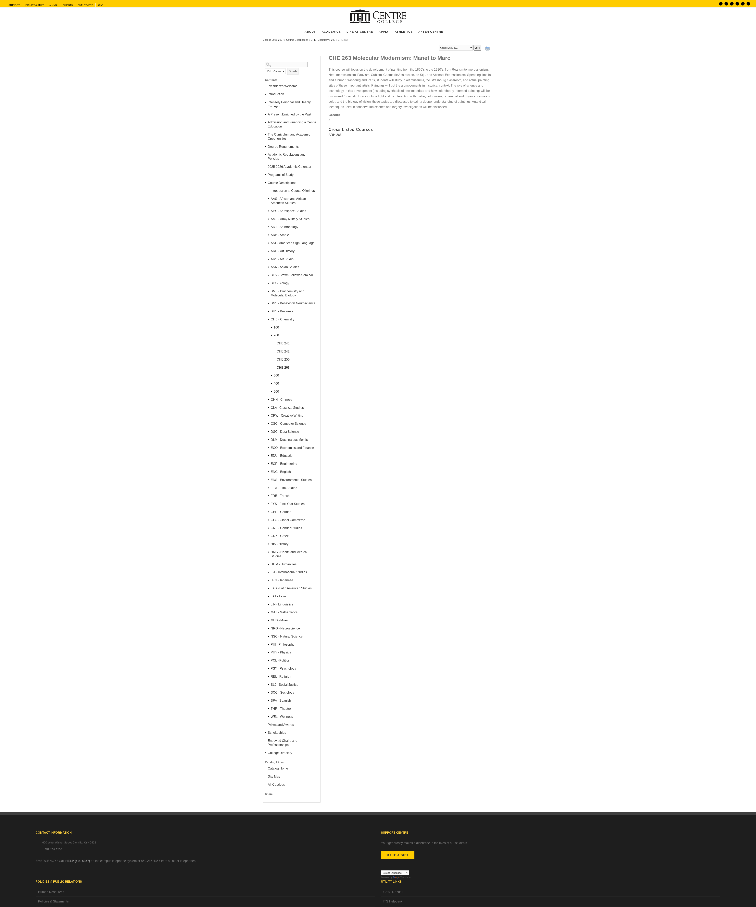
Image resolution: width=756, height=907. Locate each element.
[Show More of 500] (272, 391)
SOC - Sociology (282, 692)
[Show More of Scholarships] (266, 733)
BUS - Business (282, 311)
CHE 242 (283, 351)
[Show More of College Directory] (266, 753)
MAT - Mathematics (284, 612)
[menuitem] (14, 5)
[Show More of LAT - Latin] (269, 596)
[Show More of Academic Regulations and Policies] (266, 154)
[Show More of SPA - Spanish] (269, 700)
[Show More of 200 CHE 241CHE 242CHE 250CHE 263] (272, 335)
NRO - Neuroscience (285, 628)
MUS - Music (280, 620)
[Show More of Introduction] (266, 94)
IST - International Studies (289, 572)
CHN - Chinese (281, 399)
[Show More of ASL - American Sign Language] (269, 243)
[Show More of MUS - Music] (269, 620)
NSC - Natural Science (287, 636)
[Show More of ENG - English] (269, 472)
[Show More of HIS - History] (269, 544)
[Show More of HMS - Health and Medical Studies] (269, 552)
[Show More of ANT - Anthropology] (269, 227)
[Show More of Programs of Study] (266, 175)
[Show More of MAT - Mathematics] (269, 612)
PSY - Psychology (283, 668)
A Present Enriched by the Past (289, 114)
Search (293, 71)
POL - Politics (280, 660)
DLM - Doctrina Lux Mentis (289, 439)
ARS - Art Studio (282, 259)
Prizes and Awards (281, 724)
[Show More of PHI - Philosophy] (269, 644)
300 (276, 375)
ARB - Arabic (280, 235)
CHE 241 (283, 343)
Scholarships (277, 732)
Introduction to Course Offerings (293, 190)
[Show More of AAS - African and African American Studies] (269, 199)
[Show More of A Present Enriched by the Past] (266, 114)
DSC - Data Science (285, 431)
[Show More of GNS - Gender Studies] (269, 528)
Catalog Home (278, 768)
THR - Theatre (281, 708)
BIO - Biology (280, 283)
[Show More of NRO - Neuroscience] (269, 628)
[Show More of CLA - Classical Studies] (269, 408)
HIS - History (279, 544)
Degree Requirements (283, 146)
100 (276, 327)
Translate (405, 877)
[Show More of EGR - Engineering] (269, 464)
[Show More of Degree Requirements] (266, 147)
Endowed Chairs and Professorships (282, 742)
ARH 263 (335, 135)
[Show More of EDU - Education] (269, 456)
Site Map (274, 776)
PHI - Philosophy (282, 644)
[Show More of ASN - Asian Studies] (269, 267)
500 (276, 391)
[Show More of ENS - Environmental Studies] (269, 480)
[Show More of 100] (272, 327)
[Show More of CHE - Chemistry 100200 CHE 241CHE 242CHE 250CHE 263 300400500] (269, 319)
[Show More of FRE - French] (269, 496)
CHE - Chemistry (320, 40)
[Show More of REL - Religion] (269, 676)
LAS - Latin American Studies (291, 588)
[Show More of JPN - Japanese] (269, 580)
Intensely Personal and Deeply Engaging (289, 104)
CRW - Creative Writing (287, 415)
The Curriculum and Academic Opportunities (289, 136)
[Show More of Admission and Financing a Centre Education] (266, 122)
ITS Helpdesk (392, 901)
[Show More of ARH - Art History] (269, 251)
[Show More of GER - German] (269, 512)
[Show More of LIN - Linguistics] (269, 604)
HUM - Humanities (283, 564)
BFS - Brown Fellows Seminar (292, 275)
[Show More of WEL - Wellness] (269, 717)
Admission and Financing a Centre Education (292, 124)
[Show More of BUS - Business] (269, 311)
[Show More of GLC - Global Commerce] (269, 520)
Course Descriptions (297, 40)
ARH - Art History (283, 251)
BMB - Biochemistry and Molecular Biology (287, 293)
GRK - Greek (280, 536)
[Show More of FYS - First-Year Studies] (269, 504)
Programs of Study (281, 174)
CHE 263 (283, 367)
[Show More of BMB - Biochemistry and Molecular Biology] (269, 291)
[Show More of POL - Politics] (269, 660)
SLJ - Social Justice (284, 684)
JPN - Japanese (282, 580)
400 (276, 383)
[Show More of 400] (272, 383)
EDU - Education (282, 455)
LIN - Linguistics (282, 604)
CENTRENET (393, 892)
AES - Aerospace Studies (288, 211)
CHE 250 (283, 359)
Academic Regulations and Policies (287, 156)
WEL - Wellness (282, 716)
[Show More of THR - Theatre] (269, 709)
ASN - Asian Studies (285, 267)
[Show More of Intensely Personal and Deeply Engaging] (266, 102)
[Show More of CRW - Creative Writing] (269, 415)
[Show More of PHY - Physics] (269, 652)
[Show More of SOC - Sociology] (269, 692)
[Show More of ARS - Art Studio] (269, 259)
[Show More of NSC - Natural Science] (269, 636)
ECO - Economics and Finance (292, 447)
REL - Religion (281, 676)
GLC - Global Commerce (288, 520)
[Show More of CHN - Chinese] (269, 399)
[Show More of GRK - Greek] (269, 536)
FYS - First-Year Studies (288, 504)
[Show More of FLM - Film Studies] (269, 488)
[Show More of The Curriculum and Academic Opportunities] (266, 134)
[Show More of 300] (272, 375)
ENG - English (281, 471)
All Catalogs (276, 784)
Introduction (276, 94)
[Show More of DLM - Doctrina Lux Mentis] (269, 440)
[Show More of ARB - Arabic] (269, 235)
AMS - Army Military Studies (290, 219)
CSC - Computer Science (288, 423)
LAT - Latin (278, 596)
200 (333, 40)
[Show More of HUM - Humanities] (269, 564)
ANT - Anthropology (284, 227)
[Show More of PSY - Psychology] (269, 668)
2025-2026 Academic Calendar (289, 166)
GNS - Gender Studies (286, 528)
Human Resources (51, 892)
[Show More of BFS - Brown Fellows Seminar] (269, 275)
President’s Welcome (282, 86)
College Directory (280, 753)
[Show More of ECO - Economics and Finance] (269, 448)
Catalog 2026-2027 (273, 40)
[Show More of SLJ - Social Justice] (269, 685)
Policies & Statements (53, 901)
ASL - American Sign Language (293, 243)
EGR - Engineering (284, 463)
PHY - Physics (281, 652)
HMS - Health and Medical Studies (289, 554)
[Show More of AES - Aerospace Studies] (269, 211)
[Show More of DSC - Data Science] (269, 432)
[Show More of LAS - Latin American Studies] (269, 588)
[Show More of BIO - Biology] (269, 283)
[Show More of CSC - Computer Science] (269, 423)
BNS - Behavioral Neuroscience (293, 303)
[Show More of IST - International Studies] (269, 572)
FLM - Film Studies (284, 488)
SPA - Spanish (281, 700)
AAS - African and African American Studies (288, 201)
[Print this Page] (488, 49)
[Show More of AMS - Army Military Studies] (269, 219)
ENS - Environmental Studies (291, 480)
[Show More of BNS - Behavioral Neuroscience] (269, 303)
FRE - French (280, 495)
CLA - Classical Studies (287, 407)
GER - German (281, 512)
